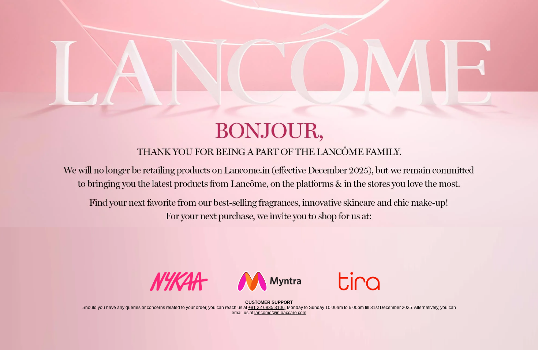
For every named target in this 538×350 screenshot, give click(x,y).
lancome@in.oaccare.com (280, 312)
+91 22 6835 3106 (266, 307)
